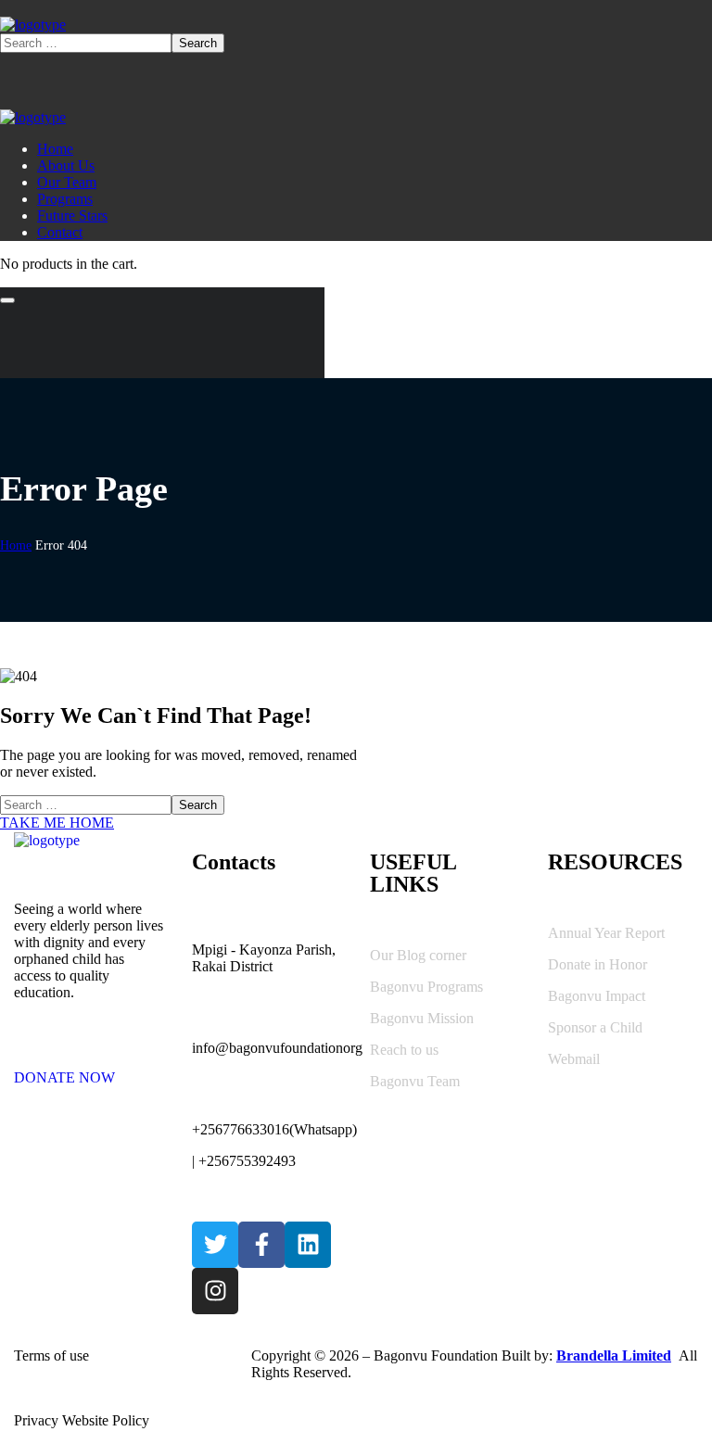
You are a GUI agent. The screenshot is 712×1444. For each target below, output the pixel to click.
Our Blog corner (418, 955)
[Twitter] (215, 1245)
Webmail (574, 1059)
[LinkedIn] (308, 1245)
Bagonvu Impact (596, 996)
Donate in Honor (597, 964)
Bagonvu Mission (422, 1018)
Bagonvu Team (415, 1081)
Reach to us (404, 1050)
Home (16, 545)
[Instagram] (215, 1291)
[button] (89, 1069)
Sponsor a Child (595, 1027)
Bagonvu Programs (426, 986)
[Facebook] (261, 1245)
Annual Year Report (606, 933)
